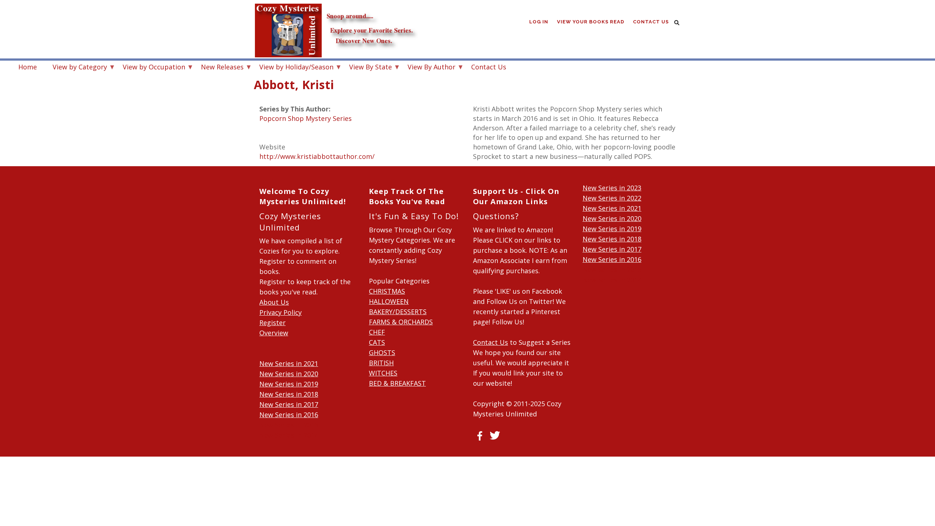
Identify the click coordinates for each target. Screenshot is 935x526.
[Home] (336, 14)
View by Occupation (150, 67)
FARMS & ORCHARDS (401, 321)
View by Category (76, 67)
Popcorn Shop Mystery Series (305, 118)
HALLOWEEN (389, 301)
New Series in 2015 (288, 424)
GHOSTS (382, 352)
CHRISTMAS (387, 291)
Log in (538, 21)
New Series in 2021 (288, 363)
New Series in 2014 (288, 435)
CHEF (377, 332)
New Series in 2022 (612, 198)
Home (27, 66)
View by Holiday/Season (292, 67)
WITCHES (383, 373)
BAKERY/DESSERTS (398, 311)
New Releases (219, 67)
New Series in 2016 (288, 414)
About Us (274, 302)
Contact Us (651, 21)
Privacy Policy (280, 312)
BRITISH (381, 362)
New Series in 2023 (612, 187)
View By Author (427, 67)
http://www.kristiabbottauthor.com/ (317, 156)
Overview (273, 332)
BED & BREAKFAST (397, 383)
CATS (377, 342)
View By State (367, 67)
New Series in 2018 (288, 394)
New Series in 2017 (288, 404)
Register (272, 322)
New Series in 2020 (288, 373)
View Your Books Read (590, 21)
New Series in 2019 (288, 384)
